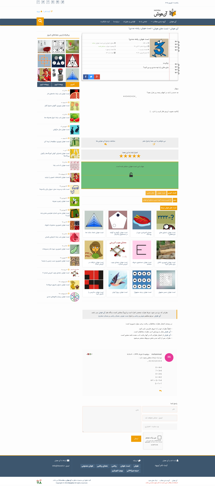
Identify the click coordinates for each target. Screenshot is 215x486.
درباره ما (116, 21)
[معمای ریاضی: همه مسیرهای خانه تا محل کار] (72, 46)
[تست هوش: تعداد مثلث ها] (72, 74)
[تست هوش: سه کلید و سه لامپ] (44, 46)
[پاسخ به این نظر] (160, 391)
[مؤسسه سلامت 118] (39, 482)
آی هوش (172, 21)
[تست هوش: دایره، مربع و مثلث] (58, 60)
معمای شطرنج (103, 316)
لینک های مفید (152, 480)
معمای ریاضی (115, 316)
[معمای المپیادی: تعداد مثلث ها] (72, 60)
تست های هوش (160, 28)
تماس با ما (143, 21)
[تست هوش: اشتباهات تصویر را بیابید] (44, 74)
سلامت (62, 480)
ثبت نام (47, 11)
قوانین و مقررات (129, 21)
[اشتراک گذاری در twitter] (91, 76)
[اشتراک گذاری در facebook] (85, 76)
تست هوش (124, 316)
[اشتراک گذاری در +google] (97, 76)
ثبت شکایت (104, 21)
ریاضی (136, 316)
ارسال (136, 438)
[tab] (44, 84)
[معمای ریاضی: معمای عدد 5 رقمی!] (58, 74)
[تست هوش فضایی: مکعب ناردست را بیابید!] (58, 46)
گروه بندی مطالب (159, 21)
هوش (142, 316)
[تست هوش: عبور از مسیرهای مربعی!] (44, 60)
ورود (38, 11)
